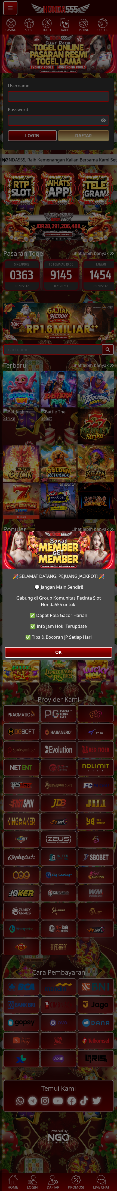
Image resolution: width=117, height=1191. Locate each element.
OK (58, 652)
